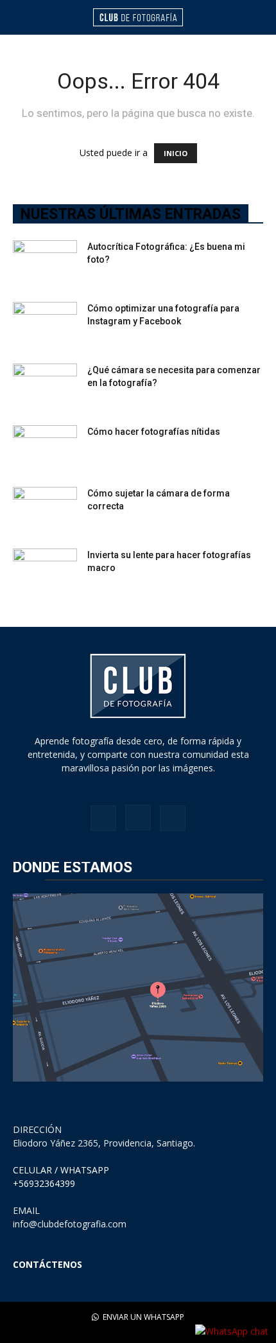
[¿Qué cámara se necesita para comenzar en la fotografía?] (45, 386)
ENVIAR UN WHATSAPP (142, 1317)
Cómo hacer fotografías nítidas (153, 431)
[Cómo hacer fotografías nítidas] (45, 447)
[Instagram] (138, 817)
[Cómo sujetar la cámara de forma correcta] (45, 509)
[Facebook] (103, 818)
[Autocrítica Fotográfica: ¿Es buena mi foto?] (45, 262)
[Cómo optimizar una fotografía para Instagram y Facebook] (45, 324)
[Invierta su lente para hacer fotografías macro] (45, 571)
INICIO (175, 153)
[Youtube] (172, 818)
